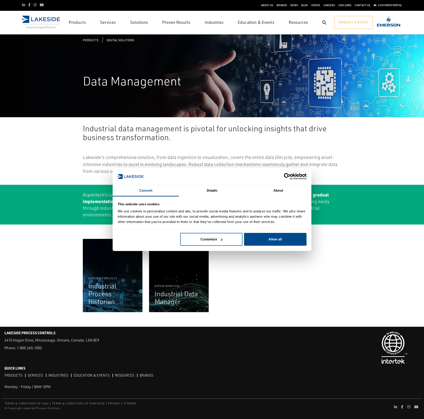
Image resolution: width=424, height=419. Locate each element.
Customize (209, 239)
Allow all (275, 239)
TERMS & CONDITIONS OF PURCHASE (78, 403)
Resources (124, 375)
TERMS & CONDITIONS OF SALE (27, 403)
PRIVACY (114, 403)
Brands (146, 375)
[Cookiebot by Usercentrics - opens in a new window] (287, 176)
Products (90, 40)
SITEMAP (130, 403)
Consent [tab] (145, 190)
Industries (58, 375)
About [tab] (278, 190)
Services (35, 375)
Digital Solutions (120, 40)
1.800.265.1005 (29, 347)
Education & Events (92, 375)
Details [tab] (212, 190)
